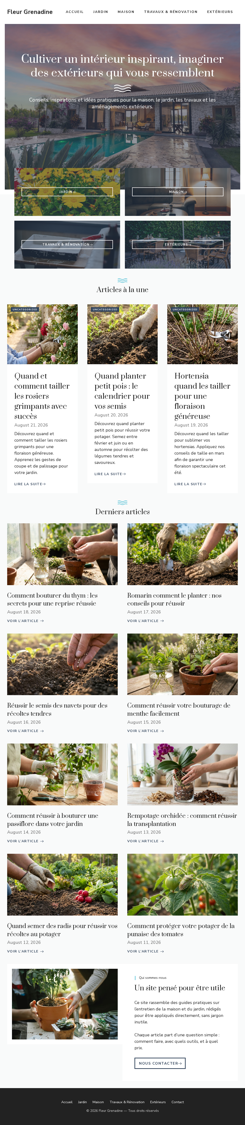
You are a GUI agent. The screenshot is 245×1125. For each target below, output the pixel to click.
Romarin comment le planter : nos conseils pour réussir (174, 600)
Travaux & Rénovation (171, 12)
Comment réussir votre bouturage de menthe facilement (178, 710)
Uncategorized (25, 309)
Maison (126, 12)
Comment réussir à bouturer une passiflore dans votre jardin (52, 820)
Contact (178, 1102)
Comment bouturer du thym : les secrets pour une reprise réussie (52, 600)
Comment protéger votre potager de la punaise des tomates (181, 930)
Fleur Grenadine (30, 12)
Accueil (75, 12)
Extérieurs (220, 12)
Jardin (100, 12)
